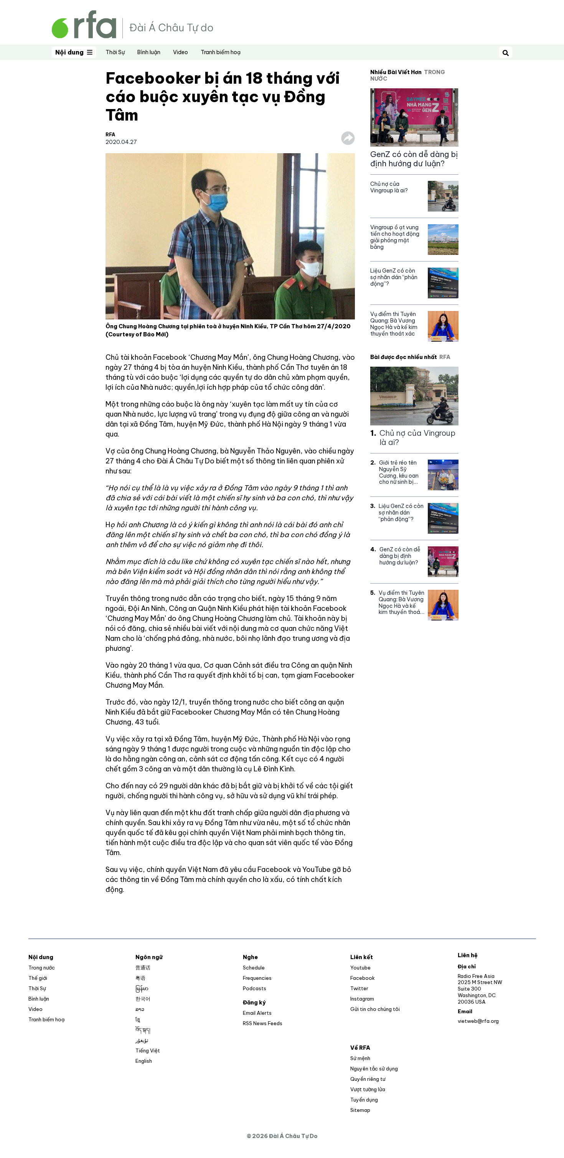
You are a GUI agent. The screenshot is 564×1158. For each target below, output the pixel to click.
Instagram (362, 999)
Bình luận (148, 52)
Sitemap (360, 1110)
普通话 (142, 967)
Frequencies (257, 978)
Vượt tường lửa (367, 1089)
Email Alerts (257, 1013)
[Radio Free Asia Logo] (132, 23)
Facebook (362, 978)
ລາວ (139, 1009)
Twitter (359, 988)
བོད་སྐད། (142, 1030)
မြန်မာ (141, 988)
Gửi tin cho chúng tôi (375, 1009)
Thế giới (37, 978)
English (143, 1061)
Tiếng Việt (147, 1050)
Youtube (360, 967)
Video (180, 52)
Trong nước (41, 967)
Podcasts (254, 988)
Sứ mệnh (360, 1058)
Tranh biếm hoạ (221, 52)
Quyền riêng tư (367, 1079)
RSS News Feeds (262, 1023)
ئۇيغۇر (141, 1040)
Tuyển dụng (364, 1100)
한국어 (142, 999)
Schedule (254, 967)
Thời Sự (115, 52)
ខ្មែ (137, 1019)
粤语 (140, 978)
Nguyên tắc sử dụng (374, 1068)
